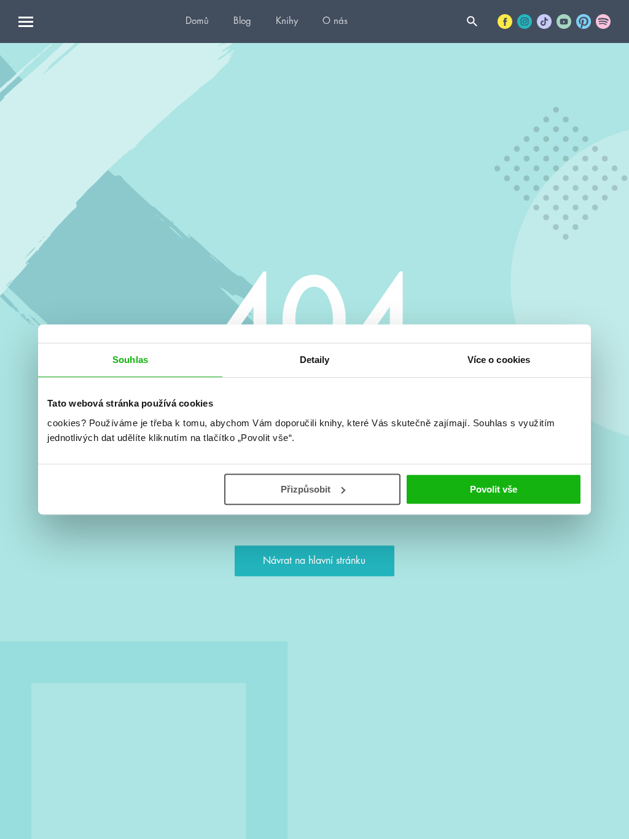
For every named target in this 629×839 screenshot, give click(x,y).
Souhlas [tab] (130, 359)
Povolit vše (493, 489)
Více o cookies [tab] (498, 359)
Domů (197, 21)
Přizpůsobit (305, 489)
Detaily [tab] (315, 359)
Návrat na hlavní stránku (314, 561)
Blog (242, 21)
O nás (335, 21)
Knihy (287, 21)
